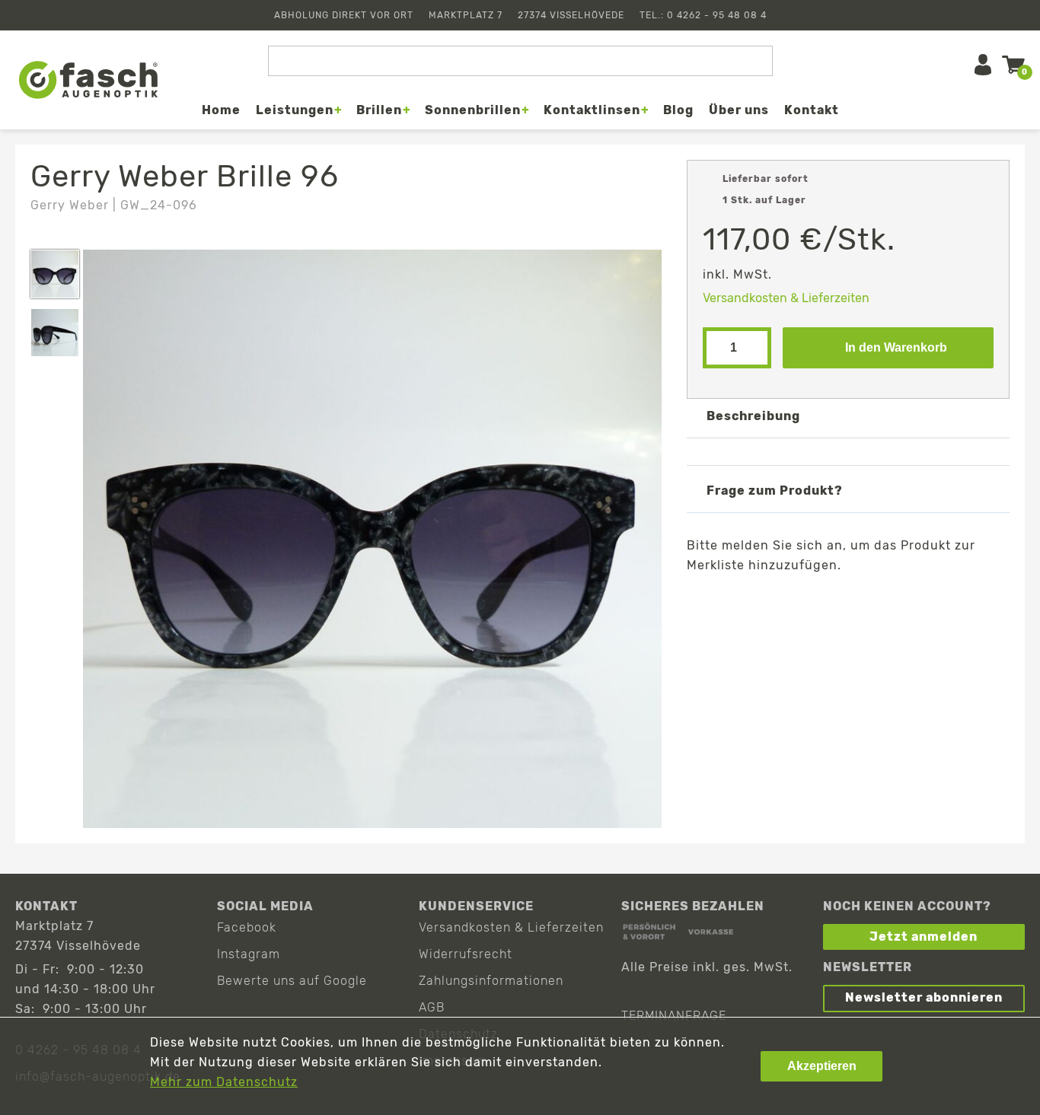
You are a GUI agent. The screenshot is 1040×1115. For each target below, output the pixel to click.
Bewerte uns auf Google (292, 980)
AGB (432, 1007)
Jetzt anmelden (923, 936)
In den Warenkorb (896, 347)
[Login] (982, 64)
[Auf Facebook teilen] (768, 601)
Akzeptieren (822, 1065)
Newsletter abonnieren (924, 997)
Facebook (246, 927)
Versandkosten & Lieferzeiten (786, 298)
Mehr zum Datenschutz (224, 1082)
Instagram (248, 954)
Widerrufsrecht (465, 954)
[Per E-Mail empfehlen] (856, 601)
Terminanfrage (673, 1015)
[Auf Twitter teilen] (812, 601)
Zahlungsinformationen (491, 980)
